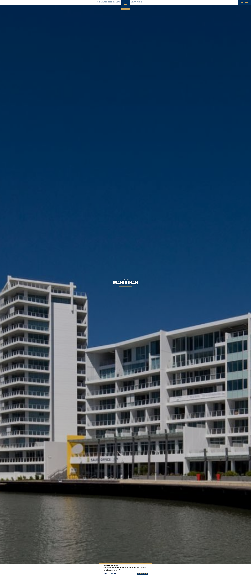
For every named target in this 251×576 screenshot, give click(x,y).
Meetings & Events (114, 2)
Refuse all (113, 573)
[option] (125, 283)
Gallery (133, 2)
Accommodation (102, 2)
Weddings (140, 2)
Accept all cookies (142, 573)
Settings (106, 573)
